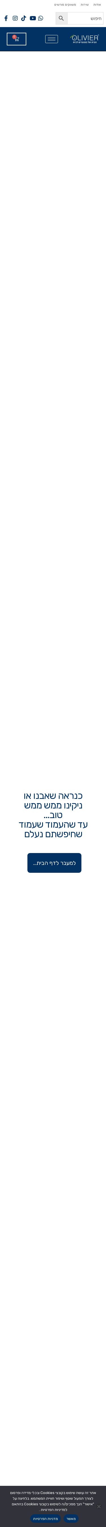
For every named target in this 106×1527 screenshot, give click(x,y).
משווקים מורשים (65, 4)
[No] (99, 1506)
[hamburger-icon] (51, 39)
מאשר (71, 1519)
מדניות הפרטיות (45, 1519)
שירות (85, 4)
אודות (97, 4)
